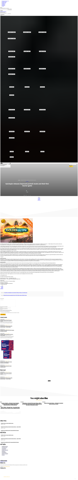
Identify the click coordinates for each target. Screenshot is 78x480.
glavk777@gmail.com (7, 466)
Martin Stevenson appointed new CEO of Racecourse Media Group (15, 295)
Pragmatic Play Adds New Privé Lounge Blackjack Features (10, 430)
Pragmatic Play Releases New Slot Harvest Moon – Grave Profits (11, 438)
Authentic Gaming (4, 1)
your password (10, 9)
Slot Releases (3, 4)
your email (9, 13)
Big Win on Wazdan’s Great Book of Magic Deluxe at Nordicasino (16, 292)
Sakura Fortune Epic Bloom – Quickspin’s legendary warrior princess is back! (53, 404)
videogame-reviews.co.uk (7, 476)
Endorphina (3, 5)
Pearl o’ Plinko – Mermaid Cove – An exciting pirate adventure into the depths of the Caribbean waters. (10, 408)
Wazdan (11, 151)
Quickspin (27, 181)
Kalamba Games (4, 2)
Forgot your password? (3, 11)
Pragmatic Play (4, 3)
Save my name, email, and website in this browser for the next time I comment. (10, 312)
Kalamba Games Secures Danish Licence (7, 423)
